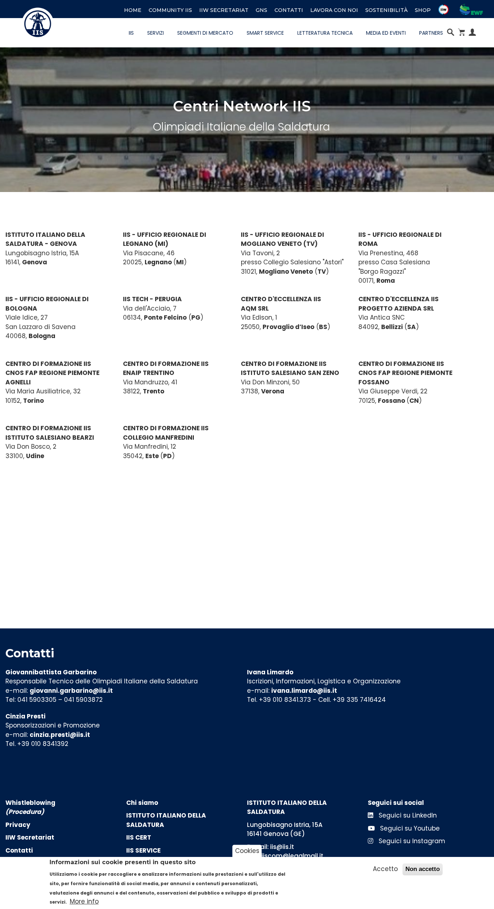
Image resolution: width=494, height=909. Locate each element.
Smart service (265, 33)
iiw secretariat (223, 10)
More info (84, 901)
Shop (423, 10)
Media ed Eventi (386, 33)
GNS (261, 10)
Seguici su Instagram (411, 841)
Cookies (247, 850)
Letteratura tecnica (325, 33)
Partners (431, 33)
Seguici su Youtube (409, 828)
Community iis (170, 10)
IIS (131, 33)
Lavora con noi (334, 10)
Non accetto (422, 869)
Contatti (288, 10)
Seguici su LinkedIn (407, 815)
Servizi (155, 33)
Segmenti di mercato (205, 33)
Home (132, 10)
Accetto (385, 869)
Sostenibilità (386, 10)
